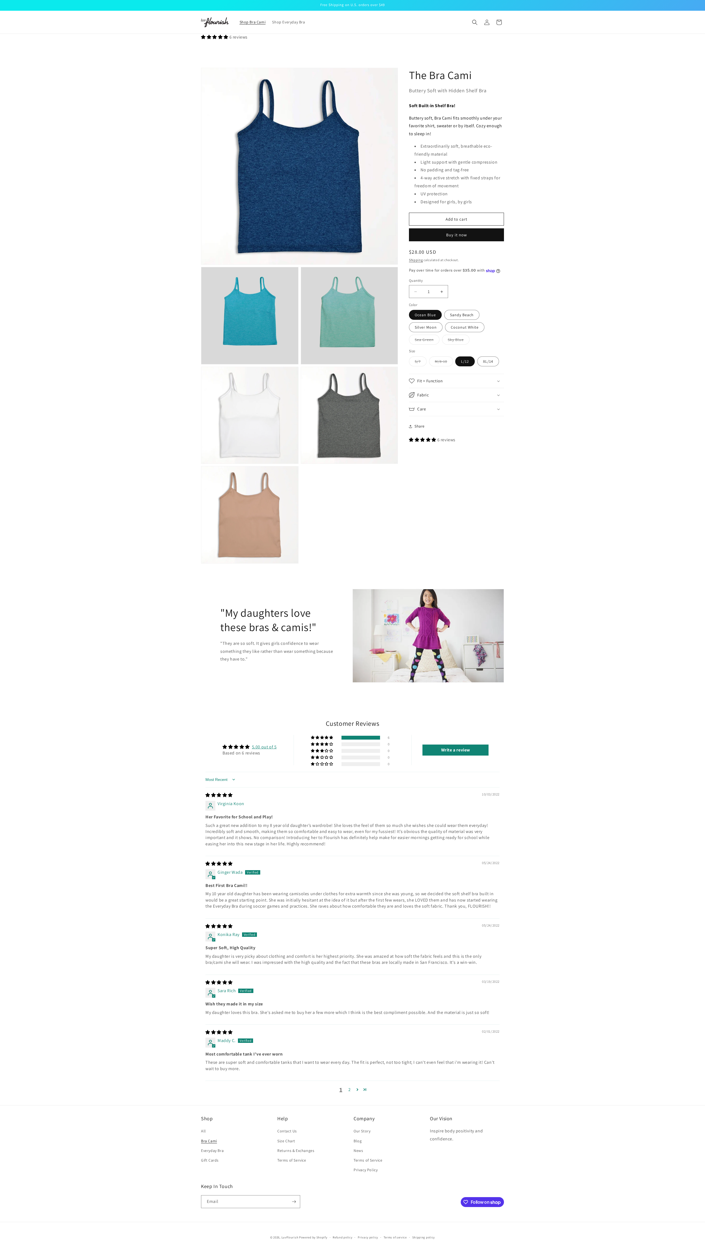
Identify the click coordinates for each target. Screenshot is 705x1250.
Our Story (362, 1131)
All (203, 1131)
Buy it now (456, 235)
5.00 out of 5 (264, 747)
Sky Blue (459, 341)
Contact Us (287, 1131)
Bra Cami (209, 1140)
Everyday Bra (212, 1150)
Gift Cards (210, 1160)
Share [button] (419, 426)
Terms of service (395, 1237)
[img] (219, 795)
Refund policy (342, 1237)
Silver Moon (426, 327)
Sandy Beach (462, 315)
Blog (358, 1140)
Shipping (416, 260)
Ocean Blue (425, 315)
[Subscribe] (294, 1201)
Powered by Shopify (313, 1237)
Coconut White (465, 327)
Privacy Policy (366, 1169)
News (358, 1150)
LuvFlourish (290, 1237)
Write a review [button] (455, 750)
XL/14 (488, 361)
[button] (475, 22)
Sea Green (427, 341)
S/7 (421, 362)
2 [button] (349, 1089)
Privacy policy (368, 1237)
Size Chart (286, 1140)
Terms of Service (291, 1160)
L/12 (465, 361)
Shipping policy (423, 1237)
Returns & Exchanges (295, 1150)
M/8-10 (444, 362)
